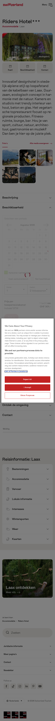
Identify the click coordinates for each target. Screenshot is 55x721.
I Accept (27, 387)
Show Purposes (27, 395)
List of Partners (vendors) (16, 371)
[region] (27, 360)
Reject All (27, 379)
